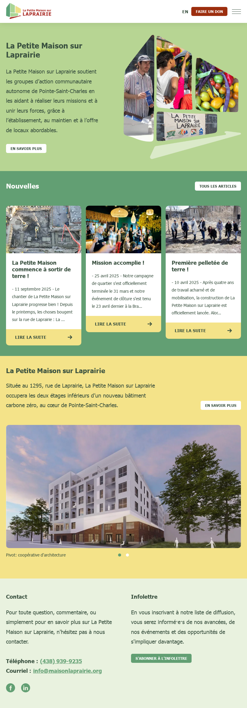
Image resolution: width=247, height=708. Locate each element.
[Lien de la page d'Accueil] (28, 11)
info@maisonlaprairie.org (67, 670)
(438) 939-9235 (61, 661)
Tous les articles (217, 186)
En (185, 11)
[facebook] (13, 688)
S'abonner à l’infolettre (161, 658)
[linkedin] (28, 688)
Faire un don (209, 11)
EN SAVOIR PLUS (26, 148)
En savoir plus (220, 405)
